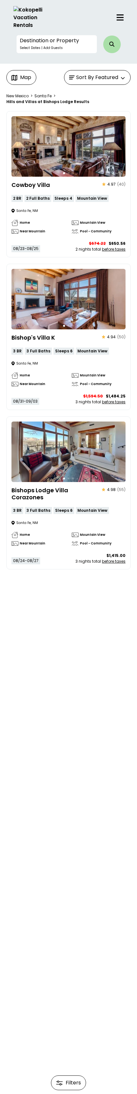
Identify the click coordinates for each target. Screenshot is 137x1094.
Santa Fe (43, 96)
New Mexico (17, 96)
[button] (57, 44)
